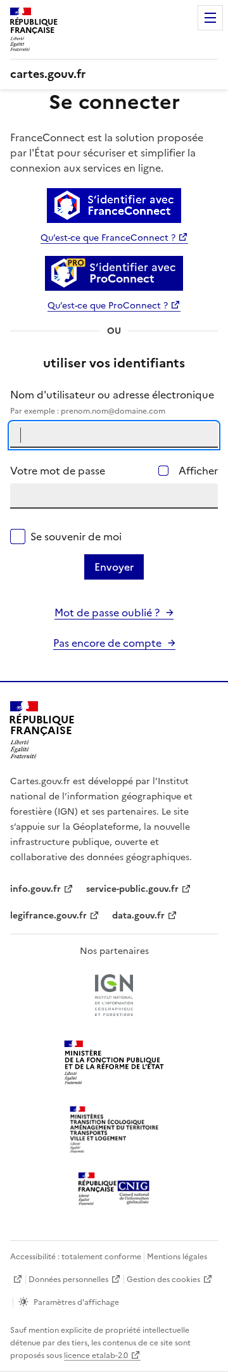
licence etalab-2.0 (96, 1355)
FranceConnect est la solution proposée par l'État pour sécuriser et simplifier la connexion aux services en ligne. (106, 152)
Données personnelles (68, 1279)
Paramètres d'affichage (76, 1302)
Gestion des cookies (163, 1279)
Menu (210, 17)
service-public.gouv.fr (132, 889)
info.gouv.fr (35, 889)
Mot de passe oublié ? (107, 612)
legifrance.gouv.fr (48, 915)
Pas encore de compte (107, 643)
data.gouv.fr (138, 915)
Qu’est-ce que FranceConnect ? (108, 238)
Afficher (198, 470)
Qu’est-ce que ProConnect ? (108, 305)
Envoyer (114, 567)
